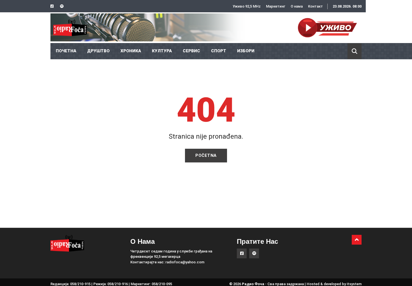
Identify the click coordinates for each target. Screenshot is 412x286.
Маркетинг (275, 6)
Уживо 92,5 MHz (247, 6)
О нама (297, 6)
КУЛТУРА (162, 50)
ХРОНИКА (131, 50)
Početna (206, 155)
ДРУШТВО (98, 50)
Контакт (315, 6)
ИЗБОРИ (245, 50)
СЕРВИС (191, 50)
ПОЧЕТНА (66, 50)
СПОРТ (218, 50)
